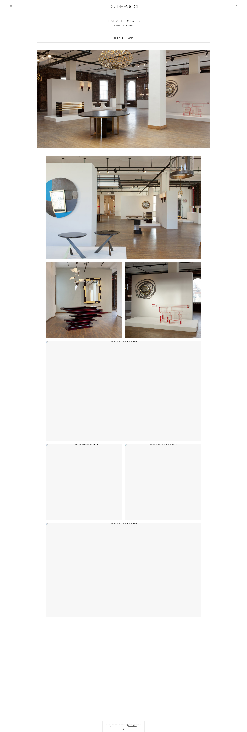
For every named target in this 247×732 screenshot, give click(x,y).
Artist (130, 38)
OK (123, 729)
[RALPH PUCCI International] (123, 6)
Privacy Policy (132, 726)
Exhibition (118, 38)
